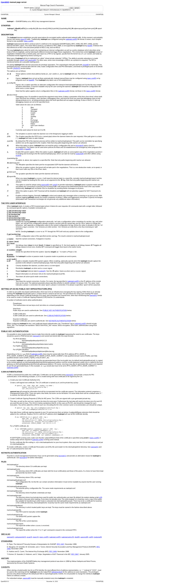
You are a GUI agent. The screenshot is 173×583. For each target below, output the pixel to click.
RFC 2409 (53, 551)
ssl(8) (91, 537)
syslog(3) (42, 271)
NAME (4, 18)
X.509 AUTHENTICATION (56, 315)
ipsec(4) (23, 39)
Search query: (29, 8)
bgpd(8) (31, 80)
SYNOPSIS (5, 25)
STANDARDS (6, 541)
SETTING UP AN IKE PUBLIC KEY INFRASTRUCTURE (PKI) (26, 289)
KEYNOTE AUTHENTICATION (60, 321)
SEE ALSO (5, 534)
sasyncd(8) (32, 60)
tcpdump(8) (80, 154)
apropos (77, 8)
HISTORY (5, 558)
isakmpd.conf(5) (71, 39)
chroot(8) (85, 65)
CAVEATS (16, 68)
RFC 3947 (75, 554)
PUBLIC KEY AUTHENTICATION (55, 310)
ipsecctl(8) (19, 149)
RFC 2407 (60, 544)
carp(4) (22, 60)
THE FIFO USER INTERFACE (13, 203)
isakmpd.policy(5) (67, 537)
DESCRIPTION (7, 35)
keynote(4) (79, 145)
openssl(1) (93, 295)
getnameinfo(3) (20, 537)
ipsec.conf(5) (28, 41)
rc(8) (100, 497)
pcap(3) (18, 155)
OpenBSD (5, 2)
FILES (3, 462)
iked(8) (89, 46)
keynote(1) (62, 456)
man (71, 8)
